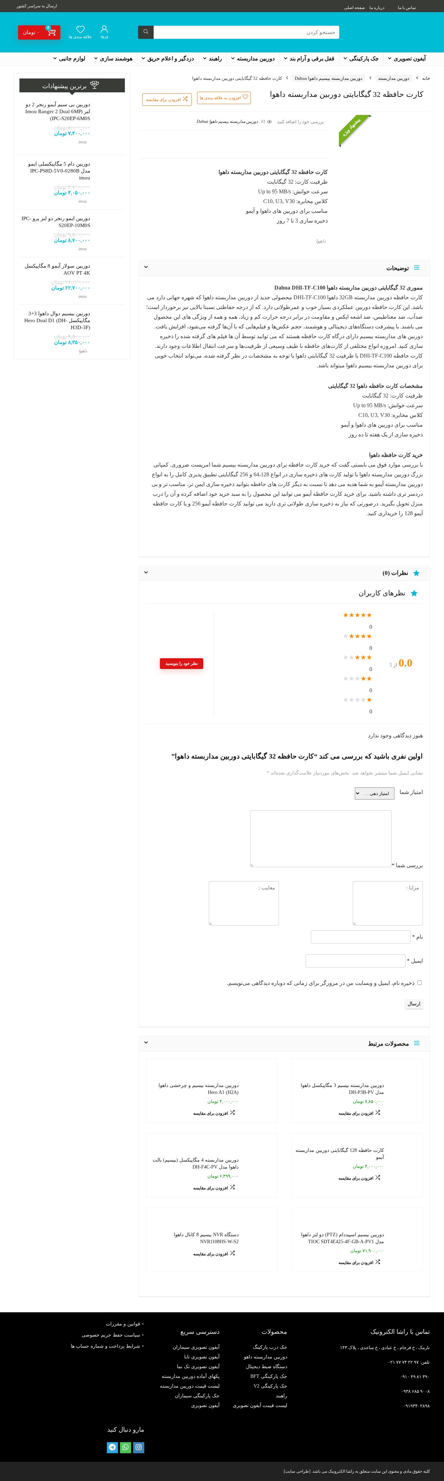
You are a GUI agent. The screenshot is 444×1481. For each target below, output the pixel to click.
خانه (426, 78)
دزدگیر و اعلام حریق (170, 58)
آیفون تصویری (410, 58)
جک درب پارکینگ (270, 1347)
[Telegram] (112, 1447)
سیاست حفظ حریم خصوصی (111, 1335)
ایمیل (415, 961)
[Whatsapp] (125, 1447)
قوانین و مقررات (123, 1324)
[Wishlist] (80, 30)
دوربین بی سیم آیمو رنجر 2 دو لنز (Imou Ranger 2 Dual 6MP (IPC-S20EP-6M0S (57, 111)
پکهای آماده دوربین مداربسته (191, 1376)
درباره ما (376, 7)
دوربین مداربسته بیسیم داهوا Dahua (328, 78)
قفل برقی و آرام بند (312, 58)
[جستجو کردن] (146, 32)
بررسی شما (407, 865)
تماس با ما (407, 7)
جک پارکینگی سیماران (197, 1395)
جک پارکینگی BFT (268, 1376)
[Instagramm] (138, 1447)
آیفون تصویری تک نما (198, 1366)
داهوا (321, 241)
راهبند (215, 58)
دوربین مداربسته (256, 58)
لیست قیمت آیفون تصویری (260, 1405)
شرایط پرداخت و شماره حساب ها (105, 1346)
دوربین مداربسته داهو (265, 1356)
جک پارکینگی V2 (270, 1386)
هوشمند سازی (116, 58)
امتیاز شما (411, 792)
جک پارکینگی (364, 58)
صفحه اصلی (354, 7)
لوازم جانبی (72, 58)
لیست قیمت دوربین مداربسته (190, 1386)
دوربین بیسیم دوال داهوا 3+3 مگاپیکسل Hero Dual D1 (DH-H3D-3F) (57, 320)
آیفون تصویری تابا (202, 1356)
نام (417, 937)
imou (82, 142)
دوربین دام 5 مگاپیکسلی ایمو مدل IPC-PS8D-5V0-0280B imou (59, 171)
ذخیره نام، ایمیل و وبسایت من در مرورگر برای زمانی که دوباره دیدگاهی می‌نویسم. (321, 983)
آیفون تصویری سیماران (196, 1347)
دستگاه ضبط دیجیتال (266, 1366)
